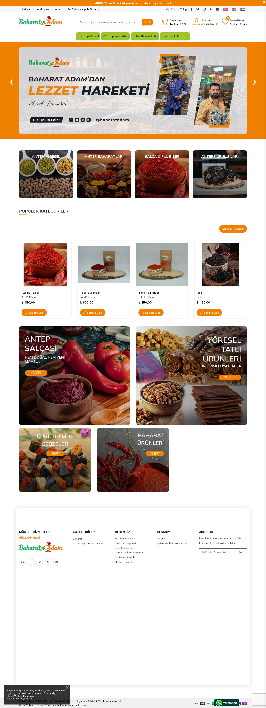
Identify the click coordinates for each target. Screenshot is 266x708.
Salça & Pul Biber (233, 228)
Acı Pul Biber (29, 297)
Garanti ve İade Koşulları (129, 552)
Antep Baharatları (177, 36)
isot (199, 292)
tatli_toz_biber (148, 292)
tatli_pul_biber (90, 292)
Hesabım (206, 20)
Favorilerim (237, 20)
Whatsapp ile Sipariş (85, 9)
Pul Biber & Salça (147, 36)
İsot (199, 297)
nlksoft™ (42, 705)
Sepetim (175, 20)
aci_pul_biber (31, 292)
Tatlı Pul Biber (88, 297)
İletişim (26, 9)
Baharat (77, 538)
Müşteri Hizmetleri (51, 9)
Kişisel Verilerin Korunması (172, 543)
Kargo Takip (179, 9)
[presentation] (12, 80)
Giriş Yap (205, 24)
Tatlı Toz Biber (146, 297)
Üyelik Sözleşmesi (125, 543)
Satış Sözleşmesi (125, 547)
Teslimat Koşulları (125, 538)
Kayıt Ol (214, 24)
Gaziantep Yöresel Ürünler (88, 543)
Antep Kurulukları (117, 36)
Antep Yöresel (90, 36)
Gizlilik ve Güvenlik (125, 557)
